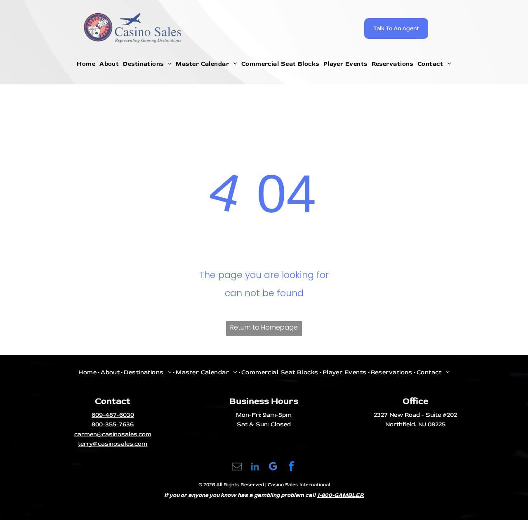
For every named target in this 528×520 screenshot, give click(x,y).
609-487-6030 (113, 415)
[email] (237, 467)
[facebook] (291, 467)
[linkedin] (255, 467)
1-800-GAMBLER (340, 495)
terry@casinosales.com (112, 444)
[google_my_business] (273, 467)
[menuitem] (86, 64)
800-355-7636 (113, 424)
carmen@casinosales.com (112, 434)
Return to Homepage (264, 327)
